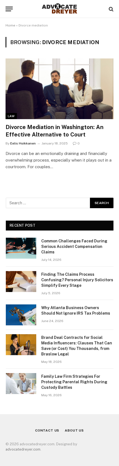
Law (11, 116)
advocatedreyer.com (23, 449)
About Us (74, 430)
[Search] (110, 9)
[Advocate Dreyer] (59, 9)
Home (10, 25)
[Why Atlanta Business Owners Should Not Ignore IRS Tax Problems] (21, 314)
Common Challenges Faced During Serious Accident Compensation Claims (74, 246)
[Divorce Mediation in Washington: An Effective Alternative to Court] (59, 88)
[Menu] (9, 9)
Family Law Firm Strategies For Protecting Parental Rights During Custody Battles (74, 382)
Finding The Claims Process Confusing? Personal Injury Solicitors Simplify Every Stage (77, 280)
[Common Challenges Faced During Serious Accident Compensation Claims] (21, 248)
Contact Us (47, 430)
